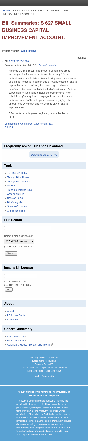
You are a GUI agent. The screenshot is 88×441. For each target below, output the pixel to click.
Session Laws (15, 198)
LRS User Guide (16, 315)
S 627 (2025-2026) (19, 61)
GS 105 (9, 127)
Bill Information (16, 340)
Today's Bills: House (18, 177)
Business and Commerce (19, 123)
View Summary (47, 65)
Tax (51, 123)
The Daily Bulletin (17, 173)
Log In (37, 375)
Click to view (28, 51)
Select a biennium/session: (19, 235)
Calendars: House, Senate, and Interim (30, 344)
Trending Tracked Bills (19, 189)
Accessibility (48, 375)
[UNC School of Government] (43, 3)
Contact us (13, 319)
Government (40, 123)
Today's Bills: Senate (18, 181)
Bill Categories (15, 202)
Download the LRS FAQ (44, 154)
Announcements (16, 210)
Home (6, 10)
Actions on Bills (15, 193)
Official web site (17, 336)
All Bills (11, 185)
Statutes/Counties (17, 206)
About (10, 311)
